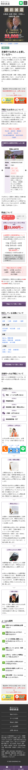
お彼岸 (4, 330)
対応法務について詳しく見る (14, 364)
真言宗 (13, 131)
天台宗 (7, 131)
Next (26, 170)
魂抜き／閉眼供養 (7, 340)
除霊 (9, 349)
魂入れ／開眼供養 (7, 338)
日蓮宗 (14, 137)
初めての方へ (14, 714)
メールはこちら (7, 769)
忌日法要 (5, 328)
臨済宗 (10, 133)
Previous (2, 170)
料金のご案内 (14, 722)
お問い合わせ (14, 730)
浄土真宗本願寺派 (8, 135)
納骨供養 (18, 340)
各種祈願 (16, 349)
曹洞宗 (19, 131)
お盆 (18, 328)
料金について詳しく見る (14, 304)
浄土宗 (16, 133)
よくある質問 (14, 726)
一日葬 (9, 321)
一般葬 (21, 321)
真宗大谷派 (19, 135)
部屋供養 (5, 342)
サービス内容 (14, 718)
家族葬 (15, 321)
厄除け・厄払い (7, 352)
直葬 (3, 321)
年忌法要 (12, 328)
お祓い (4, 349)
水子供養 (12, 342)
